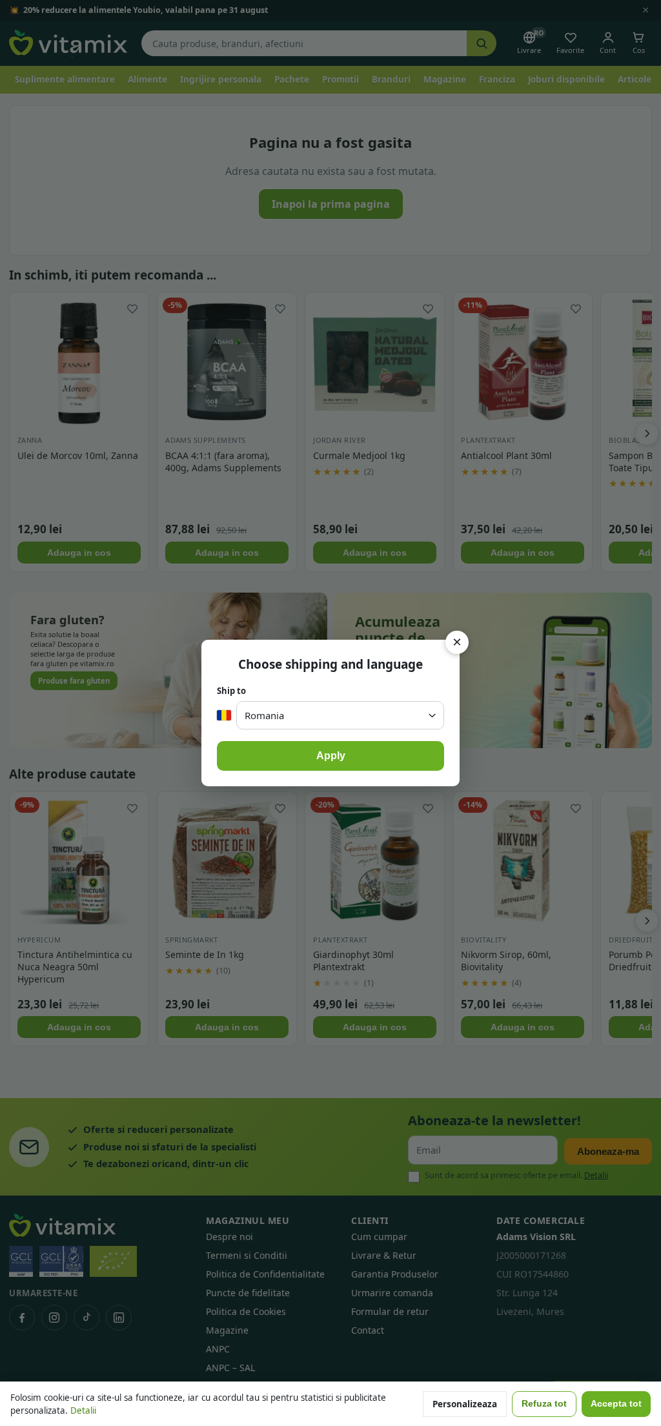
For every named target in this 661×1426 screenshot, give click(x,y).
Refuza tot (544, 1404)
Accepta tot (616, 1404)
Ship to (231, 691)
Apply (330, 755)
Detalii (83, 1410)
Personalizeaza (464, 1404)
